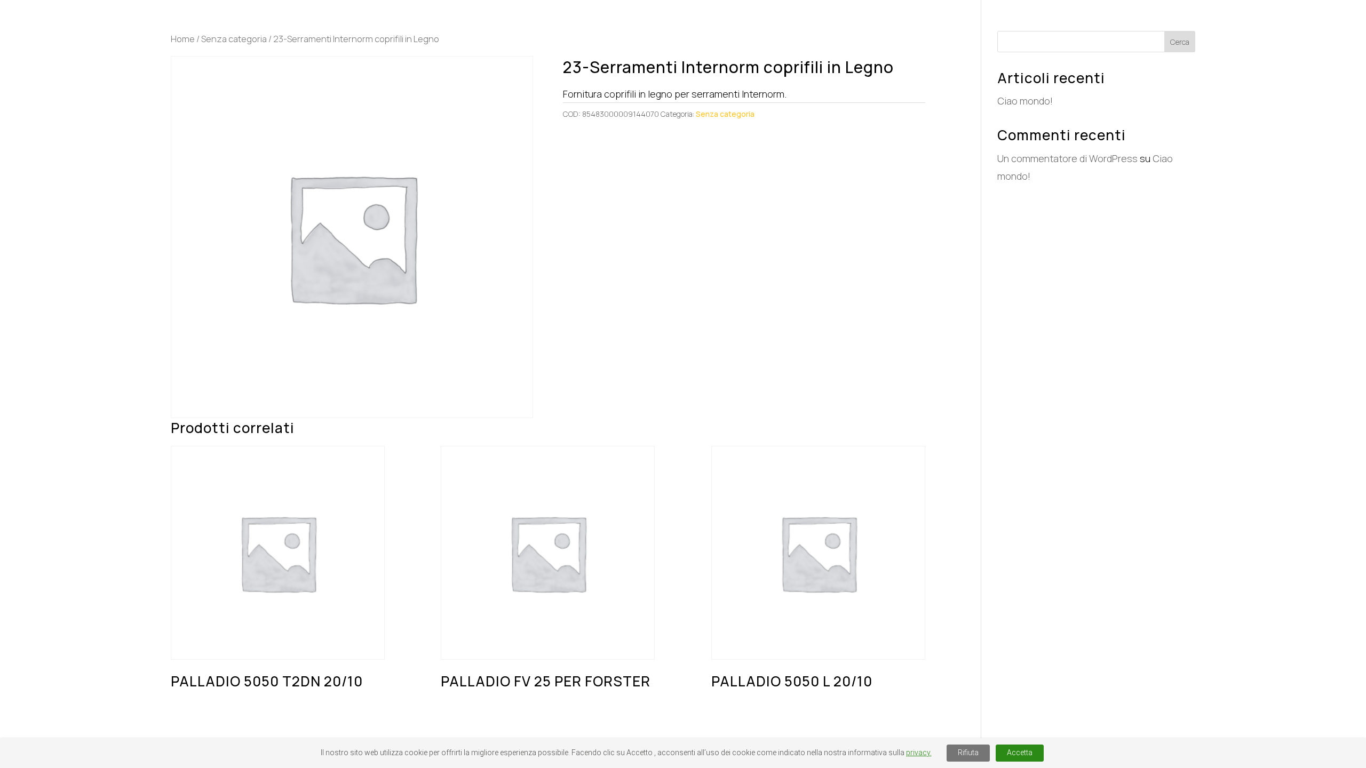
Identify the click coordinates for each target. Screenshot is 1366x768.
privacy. (919, 752)
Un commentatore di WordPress (1067, 158)
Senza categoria (234, 39)
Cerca (1179, 42)
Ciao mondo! (1025, 100)
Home (183, 39)
